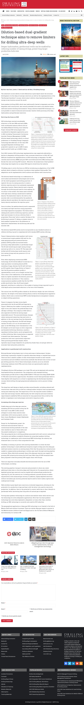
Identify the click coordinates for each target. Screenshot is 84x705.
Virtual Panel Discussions (49, 11)
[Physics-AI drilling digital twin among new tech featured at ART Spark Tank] (63, 94)
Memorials (4, 651)
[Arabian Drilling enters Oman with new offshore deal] (63, 121)
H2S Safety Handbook (35, 676)
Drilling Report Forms (7, 679)
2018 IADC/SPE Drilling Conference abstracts (75, 112)
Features (13, 11)
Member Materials (6, 689)
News (7, 11)
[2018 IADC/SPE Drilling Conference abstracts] (63, 113)
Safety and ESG (42, 25)
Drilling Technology (6, 681)
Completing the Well (28, 638)
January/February (23, 25)
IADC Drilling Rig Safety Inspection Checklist (41, 686)
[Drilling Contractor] (14, 4)
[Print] (33, 519)
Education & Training (7, 686)
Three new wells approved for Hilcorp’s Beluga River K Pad (8, 568)
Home (4, 20)
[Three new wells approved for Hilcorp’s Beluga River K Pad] (9, 560)
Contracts (3, 676)
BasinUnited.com (48, 638)
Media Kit (19, 15)
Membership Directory (36, 15)
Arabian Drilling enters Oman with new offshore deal (75, 120)
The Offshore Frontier (7, 27)
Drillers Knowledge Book (36, 674)
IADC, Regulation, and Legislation (31, 646)
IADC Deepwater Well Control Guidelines (40, 679)
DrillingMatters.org (48, 641)
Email (3, 609)
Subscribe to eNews (71, 130)
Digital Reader (29, 11)
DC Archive (62, 11)
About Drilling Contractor (8, 15)
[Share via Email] (30, 519)
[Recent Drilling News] (71, 49)
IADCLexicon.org (47, 643)
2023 (8, 20)
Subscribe (25, 15)
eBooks (3, 684)
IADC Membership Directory (51, 649)
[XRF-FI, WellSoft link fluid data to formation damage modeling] (28, 560)
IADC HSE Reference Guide (36, 689)
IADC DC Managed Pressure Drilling (67, 674)
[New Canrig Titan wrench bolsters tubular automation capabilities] (63, 84)
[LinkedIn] (26, 519)
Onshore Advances (33, 25)
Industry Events (48, 15)
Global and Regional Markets (30, 643)
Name (3, 603)
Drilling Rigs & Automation (29, 641)
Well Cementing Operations (37, 694)
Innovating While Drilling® (11, 25)
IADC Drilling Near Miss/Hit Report (38, 684)
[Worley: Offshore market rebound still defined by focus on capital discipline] (63, 103)
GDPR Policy (56, 702)
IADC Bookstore (47, 646)
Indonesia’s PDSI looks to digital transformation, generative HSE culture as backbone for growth (46, 569)
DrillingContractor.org (32, 702)
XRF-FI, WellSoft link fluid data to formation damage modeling (28, 568)
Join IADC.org (47, 654)
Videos (38, 11)
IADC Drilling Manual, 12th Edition (38, 681)
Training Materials (6, 694)
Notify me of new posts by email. (12, 616)
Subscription (4, 692)
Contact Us (56, 15)
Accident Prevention (7, 674)
